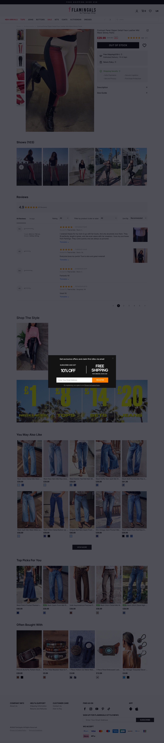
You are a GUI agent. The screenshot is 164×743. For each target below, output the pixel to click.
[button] (113, 358)
